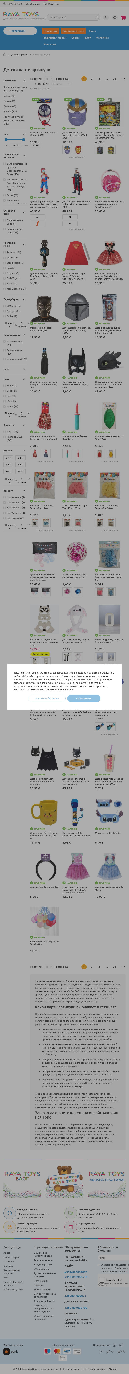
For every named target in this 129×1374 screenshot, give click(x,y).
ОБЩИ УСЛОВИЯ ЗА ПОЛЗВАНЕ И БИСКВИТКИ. (44, 689)
